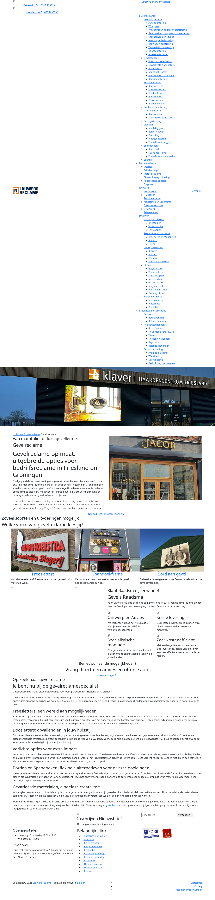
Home (19, 434)
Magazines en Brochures (157, 201)
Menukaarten (156, 300)
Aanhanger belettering (161, 40)
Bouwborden (155, 100)
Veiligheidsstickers (158, 289)
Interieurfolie (155, 279)
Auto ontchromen (158, 54)
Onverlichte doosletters (161, 65)
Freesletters (155, 68)
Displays (148, 184)
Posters (152, 254)
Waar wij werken (93, 867)
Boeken (152, 258)
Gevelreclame (151, 58)
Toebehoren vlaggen (159, 142)
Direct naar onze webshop (156, 1)
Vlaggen (148, 124)
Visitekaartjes (155, 226)
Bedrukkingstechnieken (161, 363)
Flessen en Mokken (159, 338)
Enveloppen (154, 230)
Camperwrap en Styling (161, 36)
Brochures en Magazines (162, 237)
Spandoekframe (157, 72)
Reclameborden (152, 82)
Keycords (153, 342)
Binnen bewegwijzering (157, 177)
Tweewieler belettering (161, 47)
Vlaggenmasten (157, 138)
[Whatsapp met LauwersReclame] (107, 895)
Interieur (149, 166)
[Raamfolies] (140, 586)
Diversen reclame (153, 205)
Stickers (148, 159)
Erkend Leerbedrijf (94, 857)
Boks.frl (81, 882)
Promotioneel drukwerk (157, 233)
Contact (196, 190)
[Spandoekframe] (12, 586)
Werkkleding (155, 356)
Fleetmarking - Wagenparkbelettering (169, 33)
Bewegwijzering (152, 121)
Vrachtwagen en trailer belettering (167, 29)
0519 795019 (48, 5)
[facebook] (13, 862)
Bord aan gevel (156, 103)
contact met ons (117, 805)
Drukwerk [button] (144, 215)
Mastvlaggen (155, 128)
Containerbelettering (155, 107)
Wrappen (153, 26)
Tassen (152, 335)
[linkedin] (13, 866)
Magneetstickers (157, 286)
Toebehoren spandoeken (162, 156)
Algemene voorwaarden (189, 889)
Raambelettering (157, 79)
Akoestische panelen (155, 180)
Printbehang (151, 170)
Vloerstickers (155, 272)
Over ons (89, 839)
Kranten (152, 251)
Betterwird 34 (30, 5)
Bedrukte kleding (153, 349)
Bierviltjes (153, 307)
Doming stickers (157, 293)
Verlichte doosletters (160, 61)
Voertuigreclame (153, 19)
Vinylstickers (155, 268)
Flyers (151, 244)
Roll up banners (157, 321)
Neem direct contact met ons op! (106, 514)
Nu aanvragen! (107, 675)
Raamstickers (155, 114)
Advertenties (151, 212)
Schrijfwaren (155, 328)
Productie (89, 850)
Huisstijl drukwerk (154, 219)
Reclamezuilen (156, 86)
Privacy (198, 886)
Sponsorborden (157, 89)
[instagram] (13, 869)
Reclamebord (155, 96)
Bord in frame (156, 93)
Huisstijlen (149, 194)
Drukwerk (149, 208)
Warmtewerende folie (160, 117)
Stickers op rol (156, 275)
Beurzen (148, 314)
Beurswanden (156, 317)
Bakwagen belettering (160, 43)
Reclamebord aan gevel (161, 75)
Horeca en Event (153, 296)
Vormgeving (150, 191)
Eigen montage (92, 843)
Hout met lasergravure (161, 331)
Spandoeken (151, 145)
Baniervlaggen (156, 131)
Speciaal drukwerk (158, 261)
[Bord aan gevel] (76, 586)
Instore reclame (152, 173)
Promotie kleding (158, 352)
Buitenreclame (32, 434)
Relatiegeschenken (154, 324)
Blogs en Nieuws (93, 846)
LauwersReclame (42, 882)
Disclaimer (196, 882)
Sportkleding (155, 359)
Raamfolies (172, 574)
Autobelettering (157, 22)
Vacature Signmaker (95, 836)
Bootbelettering (157, 51)
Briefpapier (154, 222)
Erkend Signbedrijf (94, 853)
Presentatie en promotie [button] (152, 310)
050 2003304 (51, 12)
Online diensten (93, 864)
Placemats (154, 303)
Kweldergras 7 (34, 12)
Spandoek (154, 149)
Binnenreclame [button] (147, 163)
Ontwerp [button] (144, 187)
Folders (152, 240)
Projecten (89, 860)
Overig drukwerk (153, 247)
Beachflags (154, 135)
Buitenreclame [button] (147, 15)
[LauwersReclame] (25, 190)
